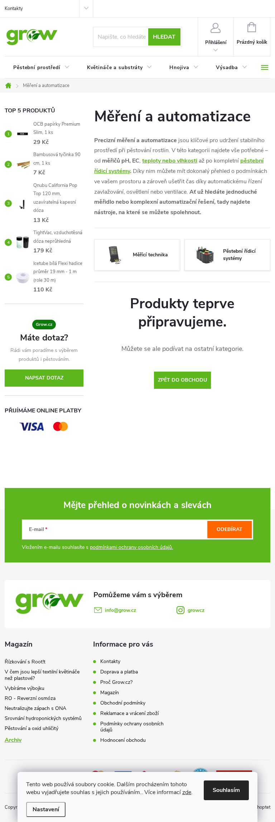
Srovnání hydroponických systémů (43, 718)
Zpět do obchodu (182, 380)
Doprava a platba (119, 671)
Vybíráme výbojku (24, 688)
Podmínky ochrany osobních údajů (132, 726)
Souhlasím (226, 790)
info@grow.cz (120, 610)
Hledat (164, 37)
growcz (196, 610)
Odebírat (229, 529)
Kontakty (14, 8)
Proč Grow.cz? (116, 682)
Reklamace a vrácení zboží (129, 713)
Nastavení (46, 809)
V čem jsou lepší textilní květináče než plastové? (42, 675)
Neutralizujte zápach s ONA (35, 708)
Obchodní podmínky (122, 703)
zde (186, 792)
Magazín (109, 692)
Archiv (13, 740)
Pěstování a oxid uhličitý (31, 728)
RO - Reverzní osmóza (30, 698)
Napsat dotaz (44, 377)
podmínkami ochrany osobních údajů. (131, 547)
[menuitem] (41, 68)
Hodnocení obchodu (123, 740)
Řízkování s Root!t (25, 661)
